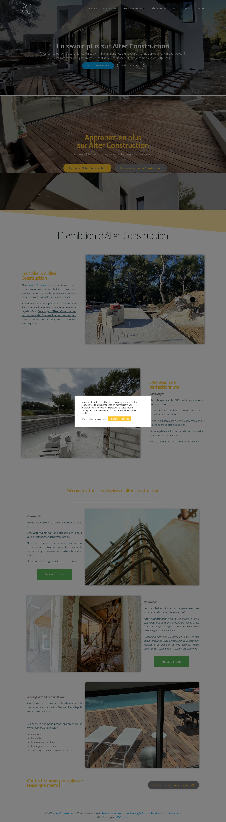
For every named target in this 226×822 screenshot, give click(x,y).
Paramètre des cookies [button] (94, 418)
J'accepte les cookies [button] (119, 418)
